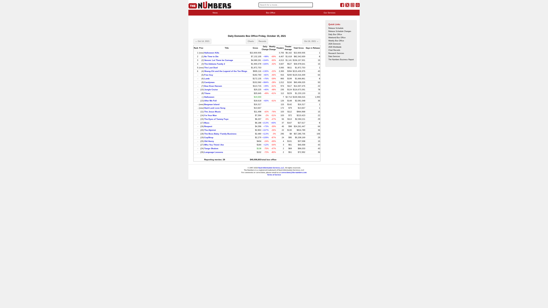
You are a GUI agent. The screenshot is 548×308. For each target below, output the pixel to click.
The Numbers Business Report (341, 59)
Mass (206, 123)
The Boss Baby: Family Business (220, 134)
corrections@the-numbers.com (294, 172)
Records (262, 41)
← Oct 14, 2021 (202, 41)
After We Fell (210, 101)
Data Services (334, 56)
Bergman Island (211, 104)
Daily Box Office (335, 34)
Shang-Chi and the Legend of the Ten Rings (225, 71)
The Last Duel (211, 67)
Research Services (336, 53)
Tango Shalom (211, 148)
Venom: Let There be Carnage (218, 60)
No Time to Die (211, 56)
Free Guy (208, 75)
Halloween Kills (211, 53)
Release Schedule (335, 28)
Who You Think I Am (214, 145)
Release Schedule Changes (339, 31)
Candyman (209, 82)
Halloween (209, 97)
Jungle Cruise (211, 89)
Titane (207, 93)
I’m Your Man (210, 115)
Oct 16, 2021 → (311, 41)
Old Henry (209, 141)
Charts (251, 41)
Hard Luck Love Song (214, 108)
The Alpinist (210, 130)
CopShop (208, 137)
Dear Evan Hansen (213, 86)
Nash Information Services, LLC (271, 168)
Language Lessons (213, 152)
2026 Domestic (334, 44)
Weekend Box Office (336, 38)
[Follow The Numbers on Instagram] (352, 5)
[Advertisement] (245, 24)
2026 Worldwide (334, 47)
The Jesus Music (212, 112)
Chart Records (334, 50)
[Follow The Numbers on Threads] (358, 5)
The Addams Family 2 (214, 64)
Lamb (207, 78)
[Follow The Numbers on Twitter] (347, 5)
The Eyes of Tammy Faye (216, 119)
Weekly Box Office (336, 41)
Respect (208, 126)
